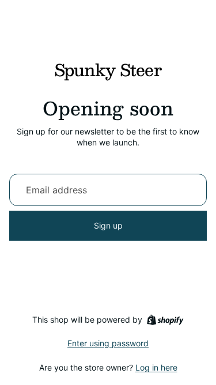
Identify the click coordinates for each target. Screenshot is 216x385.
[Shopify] (165, 320)
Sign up (108, 225)
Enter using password (108, 343)
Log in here (156, 367)
